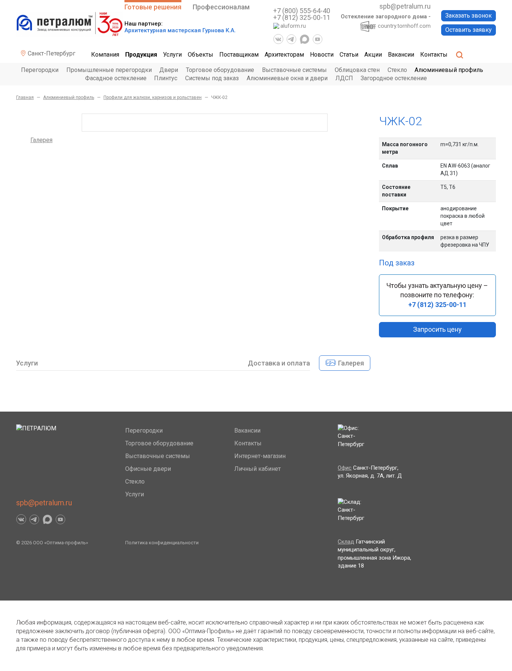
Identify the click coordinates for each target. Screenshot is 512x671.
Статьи (349, 54)
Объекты (200, 54)
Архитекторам (284, 54)
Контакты (434, 54)
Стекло (397, 69)
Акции (373, 54)
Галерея (41, 140)
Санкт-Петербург (50, 53)
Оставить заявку (468, 29)
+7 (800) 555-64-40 (301, 11)
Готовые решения (152, 7)
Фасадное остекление (116, 78)
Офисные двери (148, 468)
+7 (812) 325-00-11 (301, 17)
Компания (105, 54)
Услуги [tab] (27, 363)
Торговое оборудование (220, 69)
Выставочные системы (294, 69)
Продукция (141, 54)
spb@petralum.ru (405, 6)
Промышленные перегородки (109, 69)
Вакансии (401, 54)
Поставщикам (239, 54)
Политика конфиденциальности (162, 542)
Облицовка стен (357, 69)
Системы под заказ (212, 78)
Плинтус (165, 78)
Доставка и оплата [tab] (279, 363)
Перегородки (39, 69)
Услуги (172, 54)
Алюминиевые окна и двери (287, 78)
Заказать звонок (468, 15)
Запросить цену (437, 329)
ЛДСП (344, 78)
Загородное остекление (394, 78)
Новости (322, 54)
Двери (168, 69)
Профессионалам (221, 7)
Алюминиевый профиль (449, 69)
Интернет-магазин (260, 456)
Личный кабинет (257, 468)
